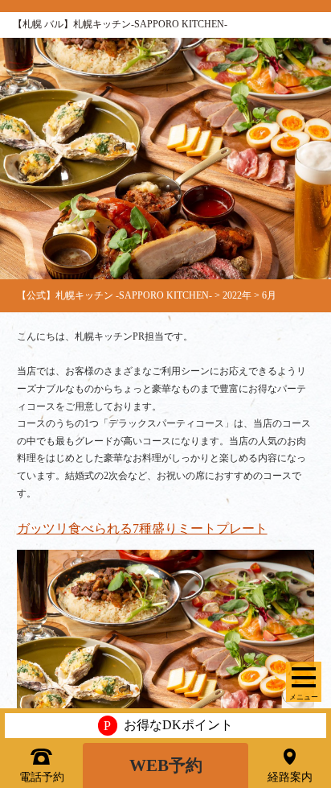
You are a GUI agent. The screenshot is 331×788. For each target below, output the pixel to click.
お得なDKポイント (168, 725)
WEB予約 (165, 765)
